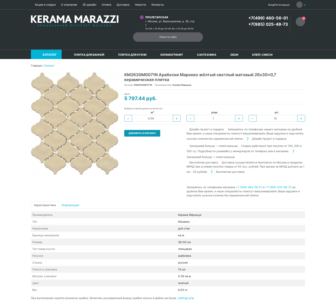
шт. (277, 112)
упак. (214, 112)
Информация (70, 205)
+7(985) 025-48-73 (268, 24)
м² (152, 112)
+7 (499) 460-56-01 (249, 187)
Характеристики (45, 205)
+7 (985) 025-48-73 (278, 187)
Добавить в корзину (142, 133)
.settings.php (185, 298)
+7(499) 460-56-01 (268, 18)
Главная (36, 65)
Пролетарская (156, 17)
